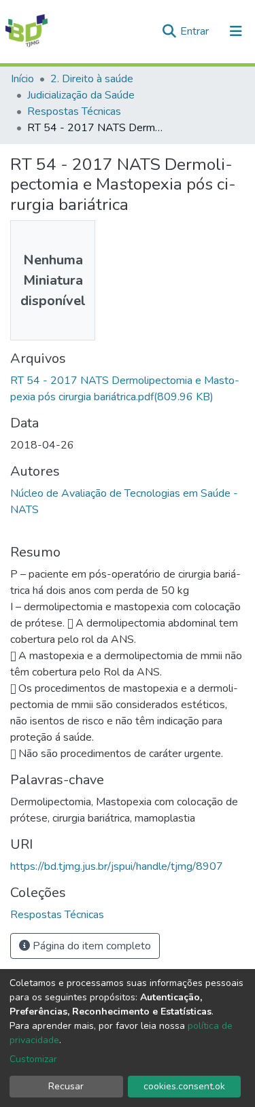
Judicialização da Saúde (81, 95)
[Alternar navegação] (236, 31)
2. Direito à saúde (91, 78)
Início (22, 78)
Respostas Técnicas (74, 111)
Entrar (195, 31)
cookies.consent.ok (184, 1086)
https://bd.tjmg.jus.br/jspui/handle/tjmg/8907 (116, 866)
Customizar (33, 1059)
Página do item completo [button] (90, 945)
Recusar (66, 1086)
